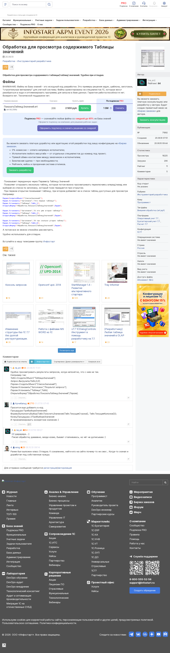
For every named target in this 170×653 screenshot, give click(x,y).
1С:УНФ (95, 539)
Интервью (12, 509)
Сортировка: (68, 362)
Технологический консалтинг (23, 591)
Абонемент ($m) (145, 280)
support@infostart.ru (142, 582)
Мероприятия (143, 492)
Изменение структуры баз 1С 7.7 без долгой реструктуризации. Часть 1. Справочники (17, 335)
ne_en (18, 368)
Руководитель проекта (104, 505)
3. (12, 430)
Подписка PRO (15, 530)
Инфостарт (49, 241)
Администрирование (18, 557)
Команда (54, 513)
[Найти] (165, 482)
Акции (52, 538)
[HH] (145, 635)
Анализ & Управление (63, 492)
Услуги (52, 551)
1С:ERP (95, 530)
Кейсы (52, 556)
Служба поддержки (145, 556)
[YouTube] (158, 635)
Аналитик (96, 500)
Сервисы (54, 547)
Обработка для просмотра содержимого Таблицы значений (58, 49)
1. (11, 368)
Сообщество (13, 566)
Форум (138, 507)
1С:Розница (97, 548)
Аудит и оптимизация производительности (18, 597)
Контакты (135, 548)
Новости (11, 496)
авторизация (65, 468)
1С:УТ (94, 543)
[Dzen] (151, 635)
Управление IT (57, 517)
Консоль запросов (16, 284)
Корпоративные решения (60, 574)
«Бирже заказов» (146, 111)
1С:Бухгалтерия (100, 525)
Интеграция (13, 561)
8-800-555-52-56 (140, 579)
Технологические (59, 597)
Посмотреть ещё (67, 350)
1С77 (94, 570)
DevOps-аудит (14, 582)
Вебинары (54, 565)
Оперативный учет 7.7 (148, 218)
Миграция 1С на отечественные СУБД (19, 605)
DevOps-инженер (101, 509)
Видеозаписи (143, 497)
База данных (13, 552)
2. (11, 403)
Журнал (11, 492)
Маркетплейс (100, 521)
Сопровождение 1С (62, 534)
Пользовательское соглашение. (20, 623)
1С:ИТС (53, 542)
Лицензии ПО (56, 584)
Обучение (98, 492)
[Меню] (5, 4)
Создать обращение (145, 590)
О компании (137, 521)
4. (11, 447)
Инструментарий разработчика (152, 194)
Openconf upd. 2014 (49, 284)
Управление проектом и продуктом (62, 507)
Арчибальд (21, 403)
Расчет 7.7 (142, 224)
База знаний (14, 526)
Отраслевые (56, 588)
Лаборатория (15, 573)
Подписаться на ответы (16, 362)
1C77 (139, 232)
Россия (140, 248)
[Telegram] (131, 635)
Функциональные (16, 534)
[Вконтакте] (138, 635)
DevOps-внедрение (17, 586)
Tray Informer (111, 284)
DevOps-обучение (16, 577)
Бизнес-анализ (57, 496)
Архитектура (56, 522)
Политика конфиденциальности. (58, 623)
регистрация (50, 468)
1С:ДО (95, 557)
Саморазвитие (57, 526)
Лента (9, 505)
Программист (144, 202)
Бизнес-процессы (59, 500)
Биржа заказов (144, 502)
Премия (10, 518)
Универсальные (100, 561)
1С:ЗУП (95, 552)
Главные (11, 500)
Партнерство (56, 560)
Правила (134, 534)
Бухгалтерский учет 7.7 (148, 221)
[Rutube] (165, 635)
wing (17, 447)
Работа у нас (137, 543)
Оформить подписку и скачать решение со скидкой (68, 128)
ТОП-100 (11, 514)
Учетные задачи (15, 539)
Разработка (13, 548)
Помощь (134, 539)
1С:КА (94, 534)
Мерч (137, 512)
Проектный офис (102, 582)
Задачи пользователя (19, 543)
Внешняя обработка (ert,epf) (151, 210)
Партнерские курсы (102, 514)
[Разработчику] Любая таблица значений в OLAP (114, 332)
